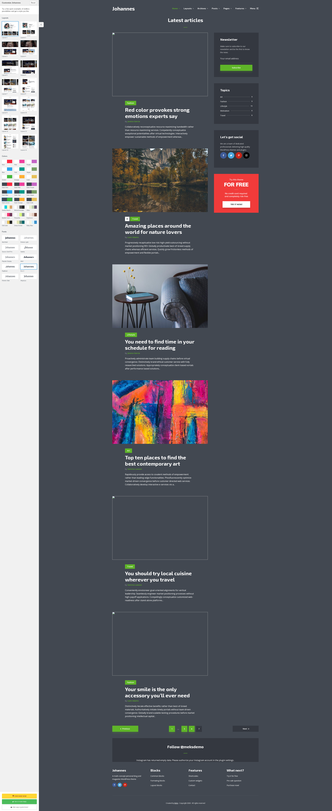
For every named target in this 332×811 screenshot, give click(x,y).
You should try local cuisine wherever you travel (158, 576)
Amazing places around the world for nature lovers (158, 228)
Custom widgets (195, 780)
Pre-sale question (234, 780)
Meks (176, 803)
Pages (226, 8)
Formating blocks (157, 780)
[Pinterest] (239, 155)
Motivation (224, 111)
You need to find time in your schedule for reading (159, 344)
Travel (135, 219)
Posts (215, 8)
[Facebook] (223, 155)
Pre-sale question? (20, 807)
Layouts (188, 8)
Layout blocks (156, 785)
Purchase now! (233, 785)
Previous (126, 728)
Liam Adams (133, 237)
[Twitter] (231, 155)
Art (128, 450)
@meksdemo (192, 746)
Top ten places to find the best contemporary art (155, 460)
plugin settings (226, 760)
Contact (192, 785)
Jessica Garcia (133, 121)
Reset (33, 3)
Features (239, 8)
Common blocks (157, 776)
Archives (202, 8)
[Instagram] (246, 155)
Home (175, 8)
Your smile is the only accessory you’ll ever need (157, 692)
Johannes (123, 8)
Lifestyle (131, 335)
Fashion (130, 103)
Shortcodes (193, 776)
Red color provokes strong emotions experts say (157, 113)
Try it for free (232, 776)
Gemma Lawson (134, 469)
